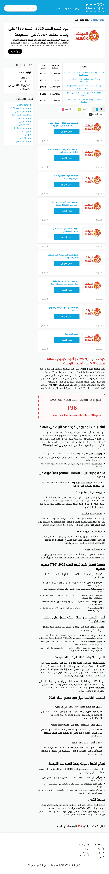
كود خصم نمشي (23, 118)
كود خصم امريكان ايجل (21, 114)
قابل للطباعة (96, 114)
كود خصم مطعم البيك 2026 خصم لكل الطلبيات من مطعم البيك (84, 74)
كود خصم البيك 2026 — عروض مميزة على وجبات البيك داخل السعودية (63, 124)
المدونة (67, 8)
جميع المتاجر (25, 131)
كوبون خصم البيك (71, 334)
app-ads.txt (100, 844)
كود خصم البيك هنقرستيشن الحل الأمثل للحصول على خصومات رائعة (64, 282)
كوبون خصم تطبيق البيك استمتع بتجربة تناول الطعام (83, 94)
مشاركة (99, 141)
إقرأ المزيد (15, 51)
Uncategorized (24, 104)
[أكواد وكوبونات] (95, 7)
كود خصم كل (25, 124)
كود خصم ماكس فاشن (21, 108)
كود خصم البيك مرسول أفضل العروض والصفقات (63, 309)
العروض (66, 109)
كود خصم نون (25, 121)
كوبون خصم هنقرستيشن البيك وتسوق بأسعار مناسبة (84, 101)
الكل (99, 109)
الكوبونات (84, 109)
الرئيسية (77, 8)
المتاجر (58, 8)
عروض (28, 134)
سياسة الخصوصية (84, 853)
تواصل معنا (84, 844)
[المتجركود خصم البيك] (87, 35)
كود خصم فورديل (23, 141)
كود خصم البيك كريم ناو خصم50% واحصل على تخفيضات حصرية (84, 87)
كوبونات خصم (25, 138)
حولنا (87, 848)
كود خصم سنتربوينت (22, 111)
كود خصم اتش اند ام (22, 128)
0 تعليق (44, 141)
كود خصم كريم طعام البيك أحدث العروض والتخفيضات (84, 80)
